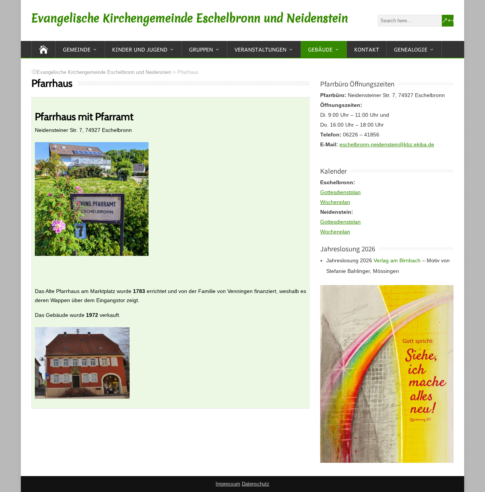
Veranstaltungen (260, 49)
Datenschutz (255, 484)
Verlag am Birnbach (397, 260)
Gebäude (320, 49)
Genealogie (410, 49)
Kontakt (366, 49)
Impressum (228, 484)
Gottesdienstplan (340, 192)
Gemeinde (77, 49)
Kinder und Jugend (139, 49)
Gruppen (201, 49)
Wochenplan (335, 202)
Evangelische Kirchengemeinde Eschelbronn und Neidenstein (189, 18)
